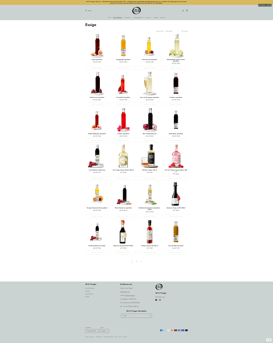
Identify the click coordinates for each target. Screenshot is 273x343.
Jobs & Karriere (89, 294)
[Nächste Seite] (141, 261)
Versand (119, 336)
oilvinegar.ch (91, 336)
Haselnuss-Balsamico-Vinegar (97, 246)
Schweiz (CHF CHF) (91, 331)
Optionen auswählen (97, 68)
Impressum (125, 336)
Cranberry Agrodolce (176, 97)
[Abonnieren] (150, 316)
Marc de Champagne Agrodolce (149, 97)
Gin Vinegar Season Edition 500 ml (123, 170)
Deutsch (104, 331)
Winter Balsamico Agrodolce (123, 208)
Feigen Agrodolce (97, 59)
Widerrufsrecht (99, 336)
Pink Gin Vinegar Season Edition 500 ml (176, 170)
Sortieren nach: (160, 31)
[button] (88, 10)
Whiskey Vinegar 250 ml (149, 170)
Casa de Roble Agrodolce (175, 246)
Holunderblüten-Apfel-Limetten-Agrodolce (176, 60)
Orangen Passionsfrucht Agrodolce (97, 208)
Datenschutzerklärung (108, 336)
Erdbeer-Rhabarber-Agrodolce (97, 134)
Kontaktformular (125, 292)
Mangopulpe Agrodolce (123, 59)
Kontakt (87, 296)
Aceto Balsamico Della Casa (97, 170)
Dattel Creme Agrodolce (97, 97)
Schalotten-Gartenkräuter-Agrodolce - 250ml (150, 208)
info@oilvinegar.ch (130, 295)
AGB (115, 336)
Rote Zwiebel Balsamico (150, 134)
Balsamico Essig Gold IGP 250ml (123, 246)
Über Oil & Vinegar (89, 288)
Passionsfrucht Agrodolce (149, 59)
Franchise (87, 291)
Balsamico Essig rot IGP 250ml (176, 208)
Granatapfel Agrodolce (123, 97)
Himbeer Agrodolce (123, 134)
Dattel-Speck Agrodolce (176, 134)
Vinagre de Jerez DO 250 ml (149, 246)
